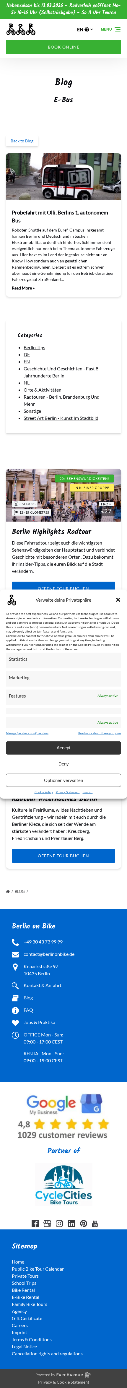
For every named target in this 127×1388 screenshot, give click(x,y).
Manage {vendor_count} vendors (27, 733)
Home (18, 1261)
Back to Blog (22, 140)
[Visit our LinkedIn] (71, 1223)
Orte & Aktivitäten (42, 389)
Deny (63, 763)
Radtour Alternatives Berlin (54, 799)
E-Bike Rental (25, 1297)
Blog (20, 891)
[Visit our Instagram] (59, 1223)
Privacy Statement (68, 791)
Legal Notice (24, 1346)
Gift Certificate (27, 1318)
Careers (20, 1325)
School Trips (24, 1283)
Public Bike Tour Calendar (38, 1268)
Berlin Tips (34, 347)
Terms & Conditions (32, 1339)
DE (27, 354)
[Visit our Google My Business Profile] (47, 1223)
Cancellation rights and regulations (47, 1353)
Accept (63, 747)
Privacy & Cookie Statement (63, 1381)
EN (27, 361)
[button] (118, 600)
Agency (19, 1311)
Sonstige (32, 411)
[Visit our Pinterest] (83, 1223)
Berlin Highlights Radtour (51, 532)
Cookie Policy (44, 791)
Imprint (88, 791)
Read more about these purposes (99, 733)
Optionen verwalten (63, 780)
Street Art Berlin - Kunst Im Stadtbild (61, 418)
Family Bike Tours (29, 1304)
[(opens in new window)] (63, 1092)
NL (27, 382)
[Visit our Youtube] (95, 1223)
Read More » (23, 287)
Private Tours (25, 1276)
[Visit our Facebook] (35, 1223)
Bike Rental (23, 1290)
